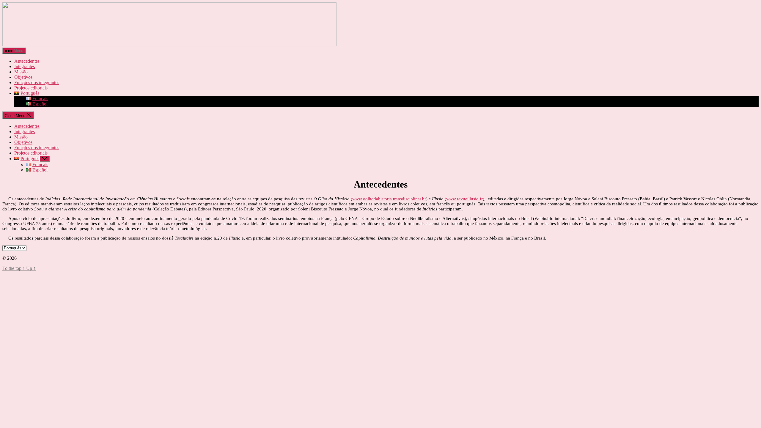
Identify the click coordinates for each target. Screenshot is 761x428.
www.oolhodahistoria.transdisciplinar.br (389, 198)
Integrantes (24, 66)
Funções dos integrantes (36, 82)
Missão (21, 71)
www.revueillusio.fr (464, 198)
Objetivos (23, 77)
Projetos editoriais (31, 87)
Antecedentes (27, 61)
